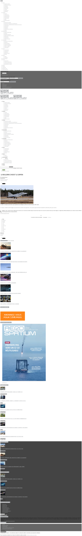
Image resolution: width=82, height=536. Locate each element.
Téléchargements (5, 69)
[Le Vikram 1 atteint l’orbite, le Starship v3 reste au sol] (2, 398)
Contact (3, 83)
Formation (6, 57)
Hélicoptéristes (6, 115)
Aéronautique (4, 31)
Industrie (3, 12)
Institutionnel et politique (8, 29)
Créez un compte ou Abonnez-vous (8, 527)
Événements (6, 60)
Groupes (5, 13)
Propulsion (6, 6)
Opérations (6, 27)
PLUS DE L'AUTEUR (10, 240)
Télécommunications (7, 4)
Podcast (3, 66)
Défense (3, 21)
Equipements (6, 25)
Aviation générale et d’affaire (9, 35)
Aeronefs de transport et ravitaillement (10, 23)
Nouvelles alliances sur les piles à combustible (11, 409)
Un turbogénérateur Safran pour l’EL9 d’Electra (11, 436)
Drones (3, 48)
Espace (3, 2)
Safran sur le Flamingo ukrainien (8, 282)
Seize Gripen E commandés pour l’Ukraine (9, 303)
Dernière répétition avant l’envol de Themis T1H (11, 391)
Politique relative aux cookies (32, 535)
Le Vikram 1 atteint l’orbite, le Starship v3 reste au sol (13, 400)
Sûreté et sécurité (7, 38)
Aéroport (5, 33)
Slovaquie (4, 229)
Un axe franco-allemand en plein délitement (10, 293)
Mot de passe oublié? (3, 79)
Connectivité (6, 47)
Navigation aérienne (7, 34)
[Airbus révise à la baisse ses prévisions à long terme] (2, 464)
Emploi (5, 56)
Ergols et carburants (7, 45)
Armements (6, 26)
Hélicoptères (6, 36)
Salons (5, 19)
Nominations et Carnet (8, 64)
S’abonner (49, 217)
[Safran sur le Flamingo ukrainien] (5, 280)
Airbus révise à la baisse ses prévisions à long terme (12, 466)
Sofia (3, 230)
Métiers (3, 55)
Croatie (3, 222)
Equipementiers (6, 15)
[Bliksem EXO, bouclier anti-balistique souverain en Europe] (5, 259)
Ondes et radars (6, 46)
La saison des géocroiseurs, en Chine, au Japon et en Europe (13, 427)
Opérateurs (6, 52)
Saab (3, 227)
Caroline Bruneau (4, 177)
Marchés (5, 54)
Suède (3, 231)
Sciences (5, 9)
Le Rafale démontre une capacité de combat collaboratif (13, 251)
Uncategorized (2, 420)
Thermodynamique (7, 44)
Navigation (6, 11)
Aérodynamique (6, 43)
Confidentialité (4, 526)
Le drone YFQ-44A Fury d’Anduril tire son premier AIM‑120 (13, 272)
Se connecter (4, 73)
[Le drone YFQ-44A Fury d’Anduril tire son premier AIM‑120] (5, 270)
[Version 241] (24, 380)
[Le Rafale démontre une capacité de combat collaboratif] (5, 249)
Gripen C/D (4, 225)
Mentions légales (4, 84)
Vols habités (6, 7)
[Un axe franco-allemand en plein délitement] (5, 291)
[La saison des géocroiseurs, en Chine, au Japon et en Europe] (2, 425)
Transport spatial (7, 3)
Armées (5, 30)
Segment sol (6, 10)
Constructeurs (6, 14)
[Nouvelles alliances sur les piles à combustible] (2, 407)
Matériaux (5, 42)
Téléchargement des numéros (6, 88)
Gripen (3, 224)
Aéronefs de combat (7, 22)
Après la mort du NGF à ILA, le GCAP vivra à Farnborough (13, 418)
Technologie (4, 138)
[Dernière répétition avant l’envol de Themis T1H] (2, 389)
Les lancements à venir (8, 161)
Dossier (3, 65)
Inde (3, 226)
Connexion (4, 67)
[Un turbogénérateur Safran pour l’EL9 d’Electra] (2, 434)
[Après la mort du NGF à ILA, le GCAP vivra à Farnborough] (2, 416)
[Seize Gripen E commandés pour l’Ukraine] (5, 301)
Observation (6, 8)
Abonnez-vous (4, 68)
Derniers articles (4, 385)
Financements (6, 18)
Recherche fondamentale (8, 41)
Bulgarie (3, 221)
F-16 (3, 223)
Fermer (1, 0)
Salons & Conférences (7, 61)
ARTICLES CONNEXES (3, 240)
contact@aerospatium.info (10, 521)
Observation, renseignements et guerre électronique (13, 24)
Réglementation (7, 20)
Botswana (4, 220)
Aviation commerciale (7, 32)
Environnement (4, 58)
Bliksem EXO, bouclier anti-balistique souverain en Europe (13, 261)
